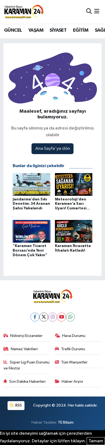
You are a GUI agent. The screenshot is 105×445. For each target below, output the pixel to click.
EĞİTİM (80, 30)
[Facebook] (34, 317)
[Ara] (89, 11)
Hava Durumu (73, 336)
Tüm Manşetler (74, 362)
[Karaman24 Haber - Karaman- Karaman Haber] (24, 11)
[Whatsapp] (70, 317)
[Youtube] (61, 317)
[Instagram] (52, 317)
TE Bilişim (66, 422)
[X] (43, 317)
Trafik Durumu (73, 349)
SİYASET (58, 30)
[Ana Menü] (96, 11)
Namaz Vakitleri (24, 349)
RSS (18, 405)
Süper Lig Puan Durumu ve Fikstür (27, 365)
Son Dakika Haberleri (27, 381)
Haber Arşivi (72, 381)
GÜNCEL (13, 30)
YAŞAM (35, 30)
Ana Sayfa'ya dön (52, 148)
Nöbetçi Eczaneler (26, 336)
